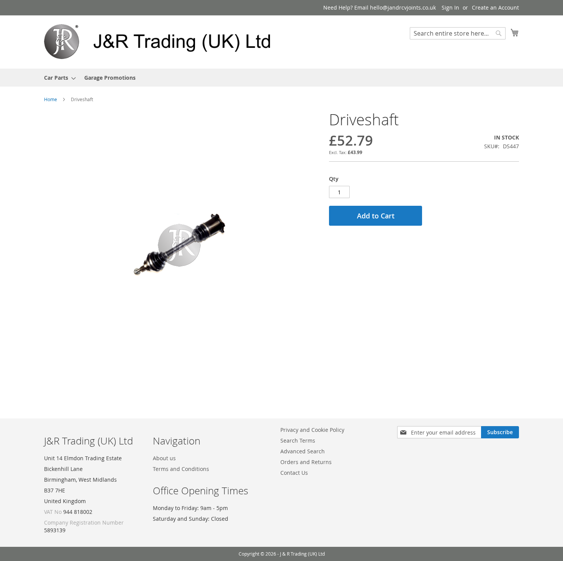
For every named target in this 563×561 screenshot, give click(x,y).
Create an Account (495, 7)
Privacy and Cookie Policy (312, 429)
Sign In (450, 7)
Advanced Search (302, 451)
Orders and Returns (306, 462)
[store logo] (163, 41)
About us (164, 458)
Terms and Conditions (181, 468)
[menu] (281, 78)
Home (50, 99)
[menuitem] (57, 78)
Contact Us (294, 472)
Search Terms (297, 440)
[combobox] (458, 33)
